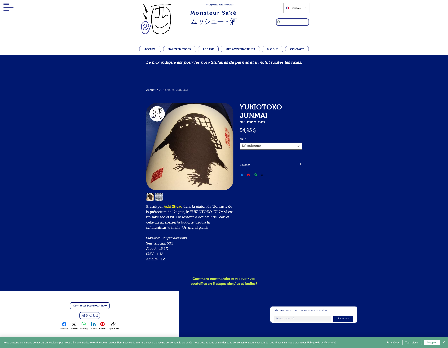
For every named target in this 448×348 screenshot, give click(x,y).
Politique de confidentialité (321, 342)
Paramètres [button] (393, 342)
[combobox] (271, 146)
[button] (8, 7)
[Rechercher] (292, 22)
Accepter (432, 342)
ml (243, 139)
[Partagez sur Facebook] (242, 175)
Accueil (151, 90)
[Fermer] (444, 342)
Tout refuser (412, 342)
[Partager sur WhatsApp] (255, 175)
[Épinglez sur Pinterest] (249, 175)
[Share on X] (262, 175)
